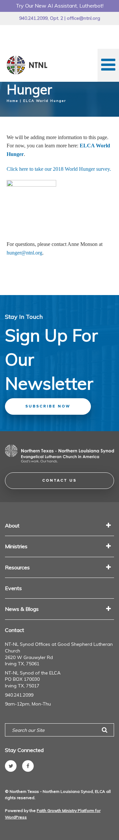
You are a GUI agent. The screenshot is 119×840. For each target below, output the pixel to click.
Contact (14, 630)
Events (13, 588)
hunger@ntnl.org (24, 252)
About (12, 525)
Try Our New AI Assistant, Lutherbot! (59, 5)
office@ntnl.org (83, 18)
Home (12, 101)
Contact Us (59, 481)
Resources (17, 567)
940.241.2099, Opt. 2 (41, 18)
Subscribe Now (47, 406)
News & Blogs (22, 609)
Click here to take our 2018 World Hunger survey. (59, 169)
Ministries (16, 546)
